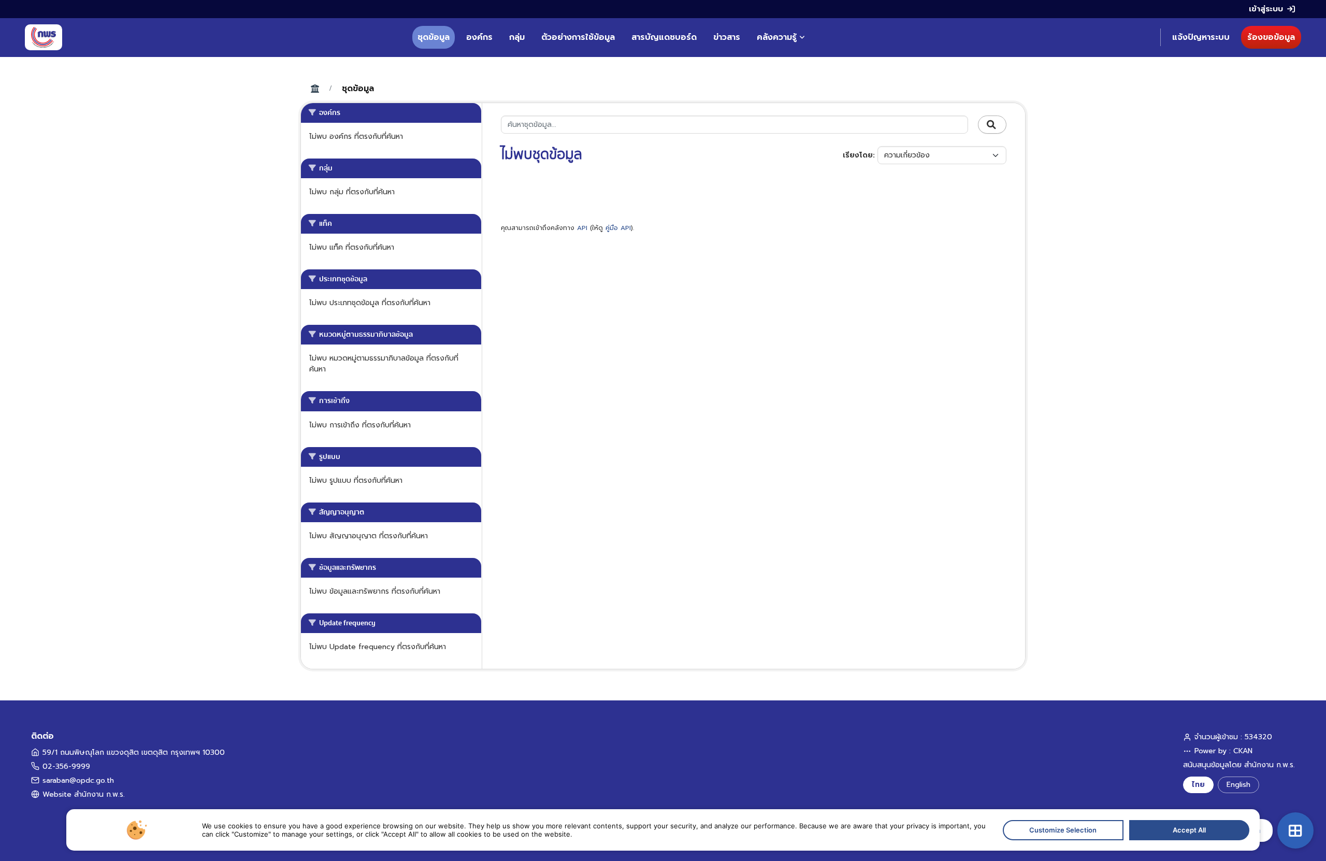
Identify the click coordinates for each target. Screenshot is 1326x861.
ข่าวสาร (726, 37)
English (1238, 784)
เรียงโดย (858, 155)
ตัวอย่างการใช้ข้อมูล (578, 37)
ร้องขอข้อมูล (1271, 37)
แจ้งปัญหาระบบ (1201, 37)
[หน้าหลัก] (43, 37)
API (582, 228)
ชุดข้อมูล (433, 37)
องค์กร (479, 37)
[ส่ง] (992, 125)
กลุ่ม (517, 37)
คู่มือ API (618, 228)
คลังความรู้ (777, 37)
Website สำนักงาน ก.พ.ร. (83, 794)
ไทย (1198, 784)
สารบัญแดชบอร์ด (664, 37)
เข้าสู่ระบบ (1266, 9)
